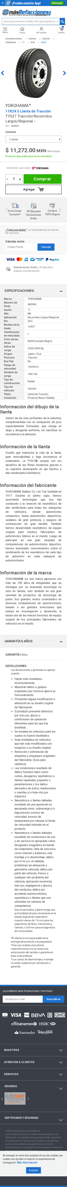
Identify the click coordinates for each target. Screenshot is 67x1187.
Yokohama (40, 168)
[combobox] (33, 139)
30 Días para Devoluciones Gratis (33, 215)
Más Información (27, 1162)
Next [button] (64, 73)
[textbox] (33, 21)
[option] (33, 73)
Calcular (46, 247)
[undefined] (33, 73)
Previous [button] (2, 73)
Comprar (42, 178)
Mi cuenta (41, 32)
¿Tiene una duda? (15, 229)
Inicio (22, 32)
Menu (5, 32)
